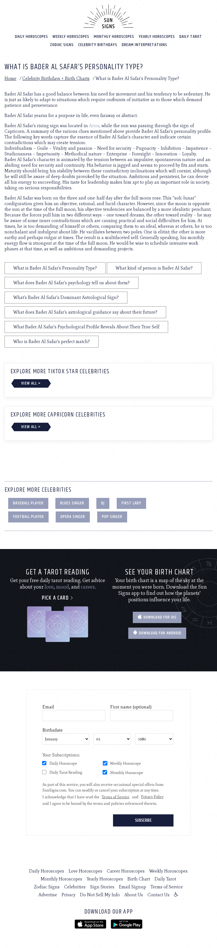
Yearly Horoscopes (157, 36)
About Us (133, 894)
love (49, 587)
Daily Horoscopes (31, 36)
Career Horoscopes (126, 871)
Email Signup (132, 887)
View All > (31, 383)
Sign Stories (102, 887)
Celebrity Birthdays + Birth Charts (56, 78)
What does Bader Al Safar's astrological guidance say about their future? (85, 312)
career (88, 587)
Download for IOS (159, 617)
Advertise (47, 894)
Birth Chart (138, 879)
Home (10, 78)
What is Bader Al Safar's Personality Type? (55, 268)
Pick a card (56, 598)
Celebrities (75, 887)
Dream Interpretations (144, 44)
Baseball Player (28, 503)
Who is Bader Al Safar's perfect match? (51, 341)
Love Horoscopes (85, 871)
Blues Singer (72, 503)
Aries (94, 125)
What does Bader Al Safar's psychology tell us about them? (71, 282)
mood (62, 587)
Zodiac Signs (62, 44)
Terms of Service (167, 887)
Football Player (28, 516)
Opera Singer (72, 516)
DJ (103, 503)
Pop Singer (112, 516)
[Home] (108, 16)
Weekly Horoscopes (71, 36)
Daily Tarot (190, 36)
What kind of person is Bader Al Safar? (154, 268)
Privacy (68, 894)
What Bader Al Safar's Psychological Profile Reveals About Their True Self (86, 326)
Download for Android (159, 633)
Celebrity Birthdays (97, 44)
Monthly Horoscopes (114, 36)
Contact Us (158, 894)
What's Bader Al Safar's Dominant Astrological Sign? (66, 297)
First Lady (131, 503)
